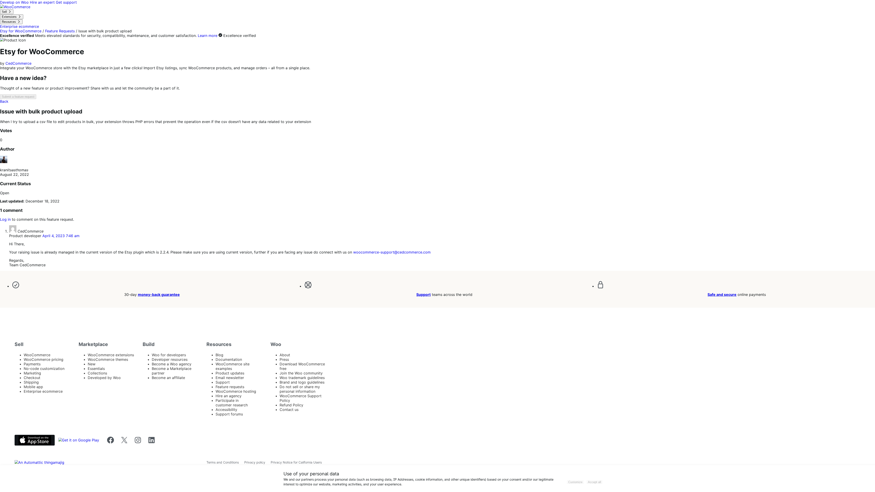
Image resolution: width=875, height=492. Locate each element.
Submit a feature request (18, 96)
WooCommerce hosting (236, 391)
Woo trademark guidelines (302, 377)
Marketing (32, 373)
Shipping (31, 382)
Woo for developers (169, 355)
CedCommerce (18, 63)
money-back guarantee (159, 294)
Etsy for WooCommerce (20, 31)
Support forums (229, 414)
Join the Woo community (301, 373)
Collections (97, 373)
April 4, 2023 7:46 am (61, 235)
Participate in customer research (232, 402)
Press (284, 359)
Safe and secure (722, 294)
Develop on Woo (15, 2)
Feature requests (230, 386)
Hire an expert (43, 2)
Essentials (96, 368)
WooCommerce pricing (43, 359)
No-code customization (44, 368)
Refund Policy (291, 405)
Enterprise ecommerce (43, 391)
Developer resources (170, 359)
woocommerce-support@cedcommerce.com (392, 252)
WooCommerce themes (108, 359)
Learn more (207, 35)
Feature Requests (60, 31)
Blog (219, 355)
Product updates (230, 373)
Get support (66, 2)
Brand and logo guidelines (302, 382)
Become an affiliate (168, 377)
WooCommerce (37, 355)
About (285, 355)
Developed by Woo (104, 377)
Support (423, 294)
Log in (5, 219)
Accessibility (226, 409)
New (91, 364)
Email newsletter (230, 377)
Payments (32, 364)
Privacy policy (254, 462)
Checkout (32, 377)
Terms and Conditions (222, 462)
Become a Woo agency (171, 364)
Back (4, 101)
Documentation (229, 359)
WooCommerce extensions (111, 355)
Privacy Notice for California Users (296, 462)
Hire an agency (229, 396)
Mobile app (33, 386)
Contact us (289, 409)
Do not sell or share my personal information (300, 389)
